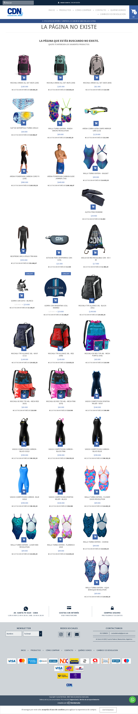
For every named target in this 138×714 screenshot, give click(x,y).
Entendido (108, 710)
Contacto (100, 10)
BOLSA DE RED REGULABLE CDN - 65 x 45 (95, 259)
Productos (65, 10)
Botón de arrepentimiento (89, 700)
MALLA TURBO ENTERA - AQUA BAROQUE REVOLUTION (97, 588)
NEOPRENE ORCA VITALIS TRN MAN (23, 256)
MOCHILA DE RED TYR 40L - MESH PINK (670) (61, 402)
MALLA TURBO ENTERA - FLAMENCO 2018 (61, 546)
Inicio (52, 10)
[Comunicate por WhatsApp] (132, 699)
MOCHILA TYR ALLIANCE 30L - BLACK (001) (92, 306)
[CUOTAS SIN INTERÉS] (69, 608)
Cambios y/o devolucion (113, 14)
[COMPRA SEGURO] (112, 608)
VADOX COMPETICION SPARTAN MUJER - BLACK (61, 498)
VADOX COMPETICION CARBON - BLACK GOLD (24, 450)
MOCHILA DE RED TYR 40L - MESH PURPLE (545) (97, 354)
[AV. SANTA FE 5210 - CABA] (26, 608)
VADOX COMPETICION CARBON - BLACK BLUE (97, 450)
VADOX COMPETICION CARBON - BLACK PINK (61, 450)
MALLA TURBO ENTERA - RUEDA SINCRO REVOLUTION (60, 129)
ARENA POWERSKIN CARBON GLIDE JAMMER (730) (61, 177)
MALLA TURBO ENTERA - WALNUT (95, 173)
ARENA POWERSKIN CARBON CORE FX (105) (24, 177)
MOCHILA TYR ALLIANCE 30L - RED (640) (61, 354)
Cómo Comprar (83, 10)
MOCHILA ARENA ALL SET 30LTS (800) (97, 83)
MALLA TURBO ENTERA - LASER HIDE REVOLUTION (24, 546)
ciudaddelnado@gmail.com (119, 633)
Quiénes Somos (118, 10)
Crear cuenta (65, 3)
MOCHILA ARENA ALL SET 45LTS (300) (61, 83)
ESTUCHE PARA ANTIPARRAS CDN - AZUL (59, 259)
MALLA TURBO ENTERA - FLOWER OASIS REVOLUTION (97, 498)
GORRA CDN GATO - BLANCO (22, 301)
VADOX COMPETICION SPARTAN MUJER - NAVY (97, 402)
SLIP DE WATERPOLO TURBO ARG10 (24, 128)
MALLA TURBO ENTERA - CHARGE (95, 542)
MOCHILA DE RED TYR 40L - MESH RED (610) (24, 402)
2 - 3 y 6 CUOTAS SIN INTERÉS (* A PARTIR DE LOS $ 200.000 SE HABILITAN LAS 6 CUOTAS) (69, 21)
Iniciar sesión (75, 3)
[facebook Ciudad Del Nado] (69, 634)
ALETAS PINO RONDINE (94, 212)
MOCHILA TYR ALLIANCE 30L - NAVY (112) (24, 354)
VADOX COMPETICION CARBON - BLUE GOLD (24, 498)
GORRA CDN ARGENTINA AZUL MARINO (56, 306)
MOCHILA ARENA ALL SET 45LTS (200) (24, 83)
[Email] (77, 634)
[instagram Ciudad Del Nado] (61, 634)
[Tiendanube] (69, 704)
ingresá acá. (74, 700)
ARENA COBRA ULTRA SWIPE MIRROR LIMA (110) (96, 129)
